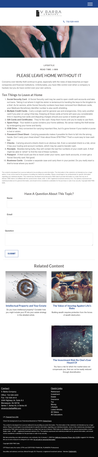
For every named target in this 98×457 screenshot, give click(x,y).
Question (9, 230)
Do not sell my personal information (44, 439)
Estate (53, 396)
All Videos (55, 412)
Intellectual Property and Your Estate (26, 305)
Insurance (55, 399)
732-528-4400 (72, 21)
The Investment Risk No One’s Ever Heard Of (72, 361)
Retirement (55, 391)
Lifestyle (54, 407)
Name (10, 198)
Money (53, 404)
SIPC (74, 451)
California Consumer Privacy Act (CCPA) (67, 437)
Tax (52, 401)
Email (9, 214)
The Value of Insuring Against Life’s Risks (72, 307)
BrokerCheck (47, 421)
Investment (55, 394)
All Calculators (56, 414)
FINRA (71, 451)
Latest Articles (56, 409)
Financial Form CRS (12, 417)
